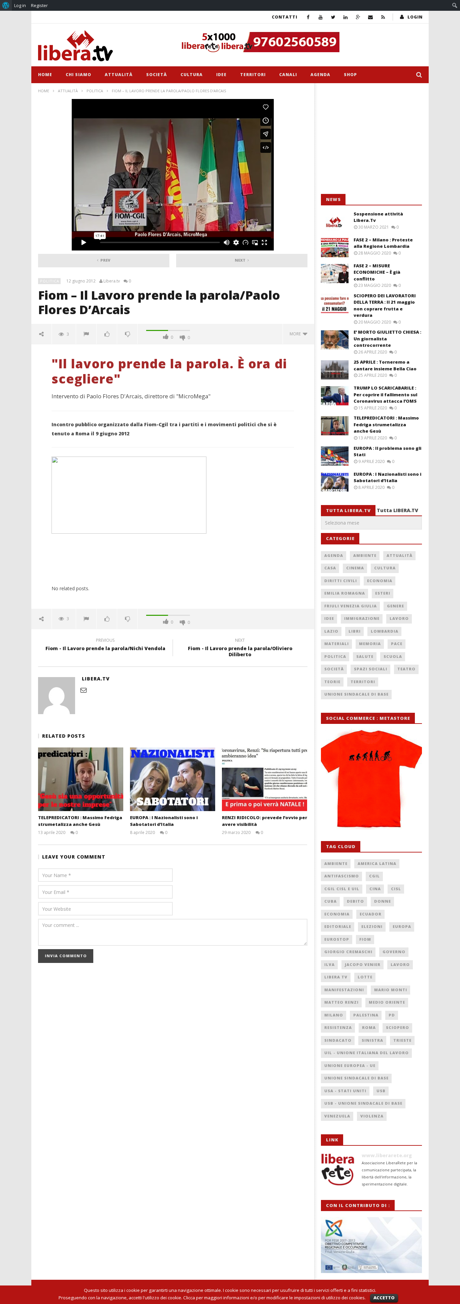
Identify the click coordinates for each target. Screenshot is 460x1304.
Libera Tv (336, 976)
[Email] (370, 17)
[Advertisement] (371, 139)
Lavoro (399, 618)
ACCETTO (384, 1298)
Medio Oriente (387, 1002)
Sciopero (397, 1027)
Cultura (191, 74)
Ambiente (364, 555)
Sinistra (372, 1040)
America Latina (377, 863)
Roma (369, 1027)
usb (381, 1090)
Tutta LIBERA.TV (397, 510)
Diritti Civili (340, 580)
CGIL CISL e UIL (341, 888)
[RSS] (383, 17)
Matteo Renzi (341, 1002)
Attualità (119, 74)
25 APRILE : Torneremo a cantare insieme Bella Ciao (385, 365)
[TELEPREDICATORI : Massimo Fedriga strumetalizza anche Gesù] (80, 779)
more (296, 334)
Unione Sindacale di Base (356, 694)
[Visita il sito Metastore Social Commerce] (299, 42)
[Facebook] (308, 17)
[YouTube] (321, 17)
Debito (355, 901)
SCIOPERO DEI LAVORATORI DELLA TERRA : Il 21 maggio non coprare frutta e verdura (385, 306)
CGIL (374, 875)
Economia (379, 580)
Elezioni (372, 926)
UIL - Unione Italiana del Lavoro (366, 1052)
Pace (396, 643)
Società (156, 74)
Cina (375, 888)
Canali (288, 74)
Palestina (366, 1014)
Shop (350, 74)
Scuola (393, 656)
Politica (95, 90)
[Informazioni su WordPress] (6, 5)
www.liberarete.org (387, 1155)
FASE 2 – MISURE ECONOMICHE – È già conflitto (377, 272)
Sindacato (338, 1040)
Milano (333, 1014)
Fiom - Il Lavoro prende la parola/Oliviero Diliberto (240, 648)
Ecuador (371, 913)
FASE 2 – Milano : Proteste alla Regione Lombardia (383, 243)
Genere (395, 605)
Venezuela (337, 1115)
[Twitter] (333, 17)
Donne (382, 901)
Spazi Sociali (370, 668)
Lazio (331, 631)
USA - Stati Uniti (345, 1090)
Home (45, 74)
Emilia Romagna (344, 593)
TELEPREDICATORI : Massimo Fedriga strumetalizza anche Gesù (80, 820)
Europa (402, 926)
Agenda (320, 74)
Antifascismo (341, 875)
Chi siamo (78, 74)
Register (39, 5)
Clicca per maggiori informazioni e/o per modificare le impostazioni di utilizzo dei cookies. (274, 1298)
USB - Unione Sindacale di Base (363, 1103)
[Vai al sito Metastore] (371, 778)
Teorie (332, 681)
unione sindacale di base (356, 1077)
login (415, 17)
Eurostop (336, 939)
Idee (221, 74)
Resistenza (338, 1027)
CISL (396, 888)
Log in (20, 5)
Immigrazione (362, 618)
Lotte (365, 976)
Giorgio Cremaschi (348, 951)
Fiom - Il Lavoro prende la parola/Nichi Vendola (105, 645)
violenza (372, 1115)
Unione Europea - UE (349, 1065)
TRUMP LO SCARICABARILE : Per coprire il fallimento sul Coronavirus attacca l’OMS (385, 394)
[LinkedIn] (345, 17)
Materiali (336, 643)
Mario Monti (390, 989)
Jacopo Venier (363, 964)
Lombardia (384, 631)
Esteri (382, 593)
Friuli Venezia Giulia (350, 605)
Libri (355, 631)
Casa (330, 567)
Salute (364, 656)
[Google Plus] (358, 17)
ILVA (329, 964)
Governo (394, 951)
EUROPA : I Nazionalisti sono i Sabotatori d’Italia (164, 820)
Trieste (402, 1040)
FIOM (365, 939)
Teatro (406, 668)
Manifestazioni (344, 989)
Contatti (284, 17)
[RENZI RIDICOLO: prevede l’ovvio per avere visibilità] (264, 779)
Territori (253, 74)
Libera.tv (111, 281)
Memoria (370, 643)
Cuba (330, 901)
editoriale (337, 926)
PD (392, 1014)
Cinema (355, 567)
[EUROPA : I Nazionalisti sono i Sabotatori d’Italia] (172, 779)
